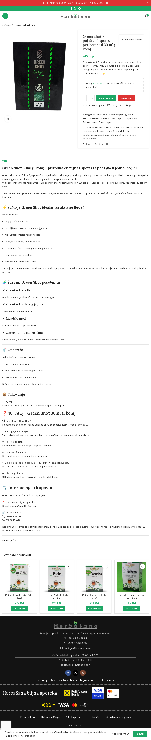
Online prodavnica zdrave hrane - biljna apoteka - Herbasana (75, 680)
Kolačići (96, 717)
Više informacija (121, 734)
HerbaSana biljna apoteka (29, 693)
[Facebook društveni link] (71, 8)
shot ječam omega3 (103, 131)
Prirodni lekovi (91, 118)
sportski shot (123, 131)
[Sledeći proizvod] (147, 25)
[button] (19, 608)
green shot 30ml (123, 127)
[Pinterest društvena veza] (99, 144)
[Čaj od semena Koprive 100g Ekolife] (132, 577)
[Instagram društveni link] (79, 8)
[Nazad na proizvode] (143, 25)
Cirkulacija (101, 114)
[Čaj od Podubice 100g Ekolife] (94, 577)
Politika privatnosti (75, 717)
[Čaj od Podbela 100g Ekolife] (57, 577)
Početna (6, 25)
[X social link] (75, 8)
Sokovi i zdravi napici (25, 25)
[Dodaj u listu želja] (30, 566)
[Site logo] (75, 15)
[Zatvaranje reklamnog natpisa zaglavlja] (147, 3)
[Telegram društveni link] (107, 144)
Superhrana (131, 118)
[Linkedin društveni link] (103, 144)
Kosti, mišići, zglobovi (121, 114)
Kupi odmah (126, 98)
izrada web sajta (75, 725)
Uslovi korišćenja (50, 717)
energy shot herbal (102, 127)
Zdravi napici (105, 122)
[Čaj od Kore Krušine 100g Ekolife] (19, 577)
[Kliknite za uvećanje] (7, 119)
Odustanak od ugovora (118, 717)
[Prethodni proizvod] (140, 25)
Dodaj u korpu (106, 98)
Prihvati (140, 734)
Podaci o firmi (27, 717)
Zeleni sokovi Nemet (131, 39)
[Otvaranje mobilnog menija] (5, 16)
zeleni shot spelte (119, 135)
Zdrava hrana (90, 122)
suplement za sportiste (95, 135)
